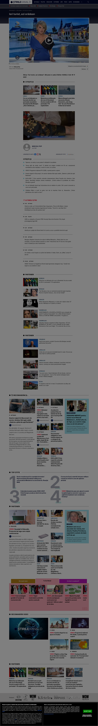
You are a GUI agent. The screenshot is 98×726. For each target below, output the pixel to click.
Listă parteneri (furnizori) (49, 714)
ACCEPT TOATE (87, 711)
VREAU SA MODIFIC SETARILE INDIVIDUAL (87, 715)
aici (15, 719)
